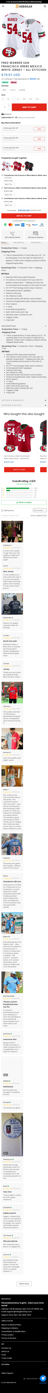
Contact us (6, 1348)
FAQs (3, 1354)
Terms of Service (8, 1338)
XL (18, 99)
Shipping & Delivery (9, 1328)
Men (4, 90)
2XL (24, 99)
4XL (37, 99)
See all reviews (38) (24, 484)
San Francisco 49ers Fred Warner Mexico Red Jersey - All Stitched (17, 457)
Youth (12, 90)
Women (22, 90)
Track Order (6, 1358)
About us (5, 1351)
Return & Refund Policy (11, 1324)
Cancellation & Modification (13, 1331)
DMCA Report (7, 1373)
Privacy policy (7, 1335)
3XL (30, 99)
